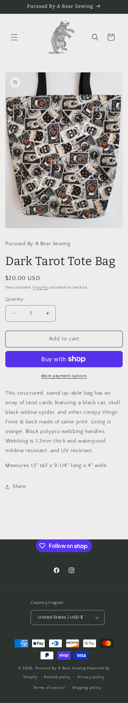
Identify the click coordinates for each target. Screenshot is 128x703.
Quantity (14, 299)
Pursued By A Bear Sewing (60, 668)
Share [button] (19, 486)
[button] (14, 37)
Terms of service (49, 688)
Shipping (40, 288)
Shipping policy (87, 688)
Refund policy (57, 677)
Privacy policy (91, 677)
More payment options (64, 376)
